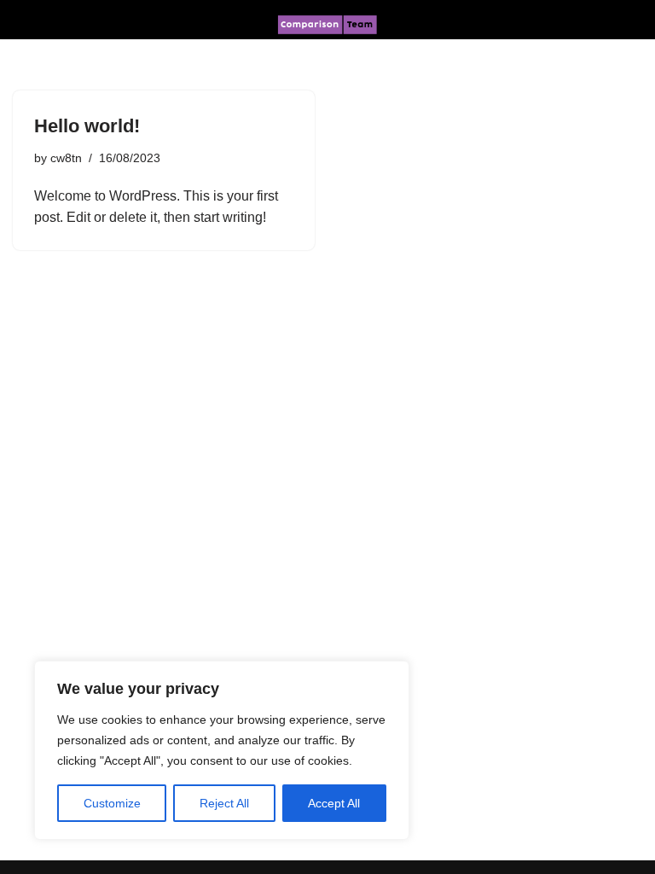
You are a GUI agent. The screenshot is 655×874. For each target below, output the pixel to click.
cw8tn (66, 158)
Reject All (224, 803)
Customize (112, 803)
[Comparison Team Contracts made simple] (327, 25)
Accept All (334, 803)
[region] (221, 750)
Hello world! (87, 126)
